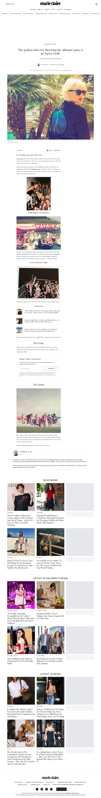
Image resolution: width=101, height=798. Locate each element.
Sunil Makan (45, 64)
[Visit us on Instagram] (42, 789)
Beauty (40, 9)
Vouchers (67, 9)
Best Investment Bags (64, 13)
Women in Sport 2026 (15, 13)
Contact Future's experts (34, 782)
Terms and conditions (64, 782)
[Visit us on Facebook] (46, 789)
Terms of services (36, 372)
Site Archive (19, 782)
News (62, 64)
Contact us (50, 782)
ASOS (18, 254)
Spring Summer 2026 (40, 13)
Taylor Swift (20, 158)
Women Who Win (95, 13)
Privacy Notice (22, 373)
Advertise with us (80, 782)
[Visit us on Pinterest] (51, 789)
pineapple (56, 254)
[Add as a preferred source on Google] (71, 789)
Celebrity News (50, 44)
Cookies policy (35, 784)
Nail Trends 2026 (53, 13)
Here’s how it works (67, 70)
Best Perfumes (76, 13)
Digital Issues (85, 13)
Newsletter (58, 150)
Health (47, 9)
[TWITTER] (29, 452)
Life (53, 9)
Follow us (50, 150)
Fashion (32, 9)
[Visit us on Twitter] (37, 789)
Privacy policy (22, 784)
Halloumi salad (35, 169)
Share (20, 150)
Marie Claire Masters (28, 13)
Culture (59, 9)
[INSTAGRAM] (31, 452)
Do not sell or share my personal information (68, 784)
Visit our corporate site (72, 793)
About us (46, 784)
